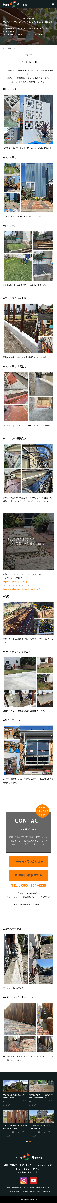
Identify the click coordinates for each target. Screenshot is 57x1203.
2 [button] (30, 1141)
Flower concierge (14, 1191)
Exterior (31, 1187)
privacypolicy (46, 1191)
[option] (29, 1108)
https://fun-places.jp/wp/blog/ (15, 582)
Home (8, 1187)
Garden (24, 1187)
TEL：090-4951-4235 (28, 885)
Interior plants (40, 1187)
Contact (32, 1191)
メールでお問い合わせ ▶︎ (28, 861)
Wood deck (15, 1187)
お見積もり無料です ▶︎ (28, 875)
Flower (49, 1187)
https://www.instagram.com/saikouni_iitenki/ (21, 589)
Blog (38, 1191)
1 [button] (27, 1141)
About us (25, 1191)
